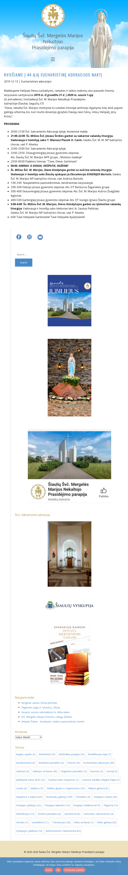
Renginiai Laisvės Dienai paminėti (39, 702)
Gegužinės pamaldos (74, 771)
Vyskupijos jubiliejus (29, 830)
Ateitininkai (47, 754)
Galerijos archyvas (45, 771)
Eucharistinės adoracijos (36, 81)
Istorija (112, 771)
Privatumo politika (74, 870)
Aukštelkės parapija (71, 754)
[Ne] (124, 866)
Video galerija (106, 822)
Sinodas (22, 822)
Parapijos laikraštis (57, 805)
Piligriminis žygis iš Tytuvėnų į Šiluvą (40, 707)
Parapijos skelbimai (86, 805)
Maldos (36, 788)
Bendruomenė (25, 762)
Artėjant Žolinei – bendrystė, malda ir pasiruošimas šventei (52, 721)
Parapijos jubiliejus (28, 805)
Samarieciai (72, 813)
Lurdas (21, 788)
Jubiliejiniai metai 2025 (30, 779)
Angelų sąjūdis (25, 754)
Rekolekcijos (25, 813)
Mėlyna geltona (98, 788)
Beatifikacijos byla (99, 754)
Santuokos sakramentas (98, 813)
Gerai (49, 870)
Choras (73, 762)
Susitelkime (40, 822)
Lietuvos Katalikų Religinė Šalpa (101, 779)
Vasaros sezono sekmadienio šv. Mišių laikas (45, 712)
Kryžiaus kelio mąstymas (63, 779)
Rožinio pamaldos (49, 813)
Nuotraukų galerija (59, 796)
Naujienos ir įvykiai (29, 796)
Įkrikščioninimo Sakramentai (63, 830)
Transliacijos (61, 822)
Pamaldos (83, 796)
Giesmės (96, 771)
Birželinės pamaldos (51, 762)
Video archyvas (84, 822)
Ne (58, 870)
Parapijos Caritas (105, 796)
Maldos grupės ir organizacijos (66, 788)
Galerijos (22, 771)
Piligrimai (111, 805)
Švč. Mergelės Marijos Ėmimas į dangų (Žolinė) (46, 716)
